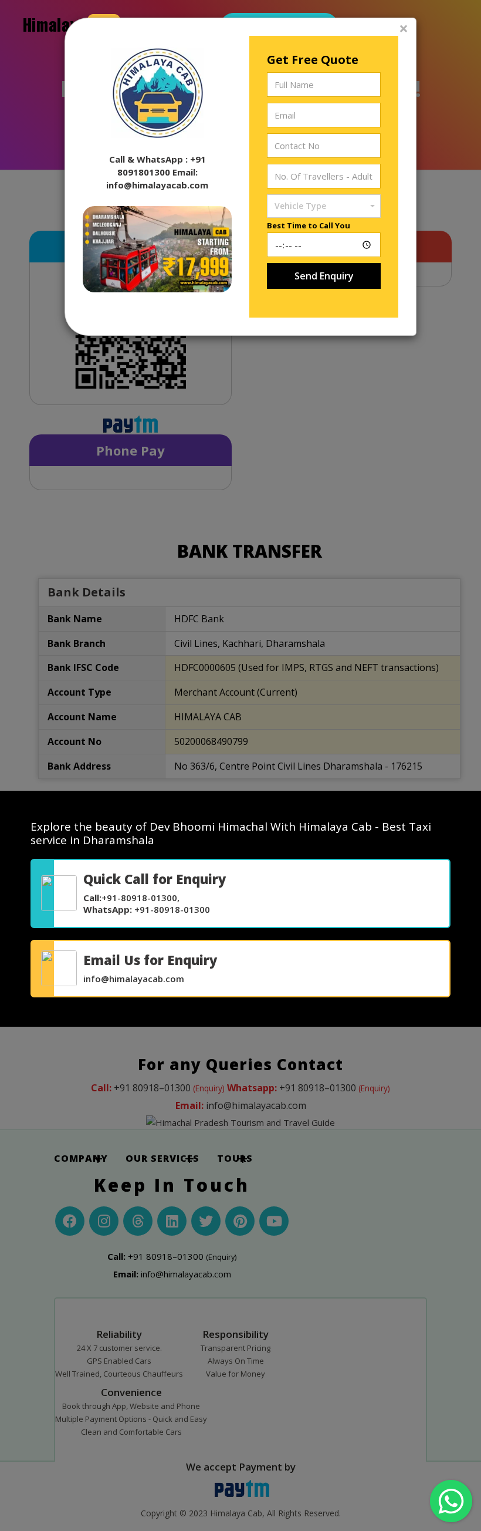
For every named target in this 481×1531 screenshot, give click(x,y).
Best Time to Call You (308, 225)
